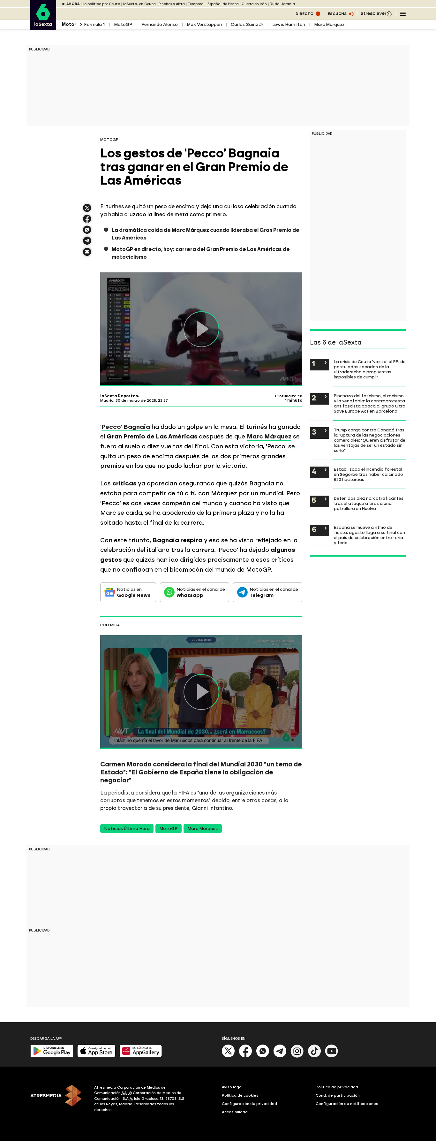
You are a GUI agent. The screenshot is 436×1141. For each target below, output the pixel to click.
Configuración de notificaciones (347, 1103)
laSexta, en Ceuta (139, 4)
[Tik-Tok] (314, 1056)
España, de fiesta (223, 4)
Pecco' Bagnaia (125, 426)
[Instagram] (297, 1056)
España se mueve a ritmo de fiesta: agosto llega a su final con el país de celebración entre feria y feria (369, 535)
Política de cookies (240, 1095)
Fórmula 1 (94, 24)
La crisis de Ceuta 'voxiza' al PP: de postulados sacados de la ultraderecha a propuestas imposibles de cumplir (370, 369)
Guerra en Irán (254, 4)
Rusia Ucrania (282, 4)
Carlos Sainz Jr (247, 24)
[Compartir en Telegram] (87, 243)
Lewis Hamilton (288, 24)
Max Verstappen (204, 24)
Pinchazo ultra (172, 4)
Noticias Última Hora (127, 828)
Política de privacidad (337, 1087)
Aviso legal (232, 1087)
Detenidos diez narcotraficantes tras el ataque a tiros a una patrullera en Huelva (368, 503)
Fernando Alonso (159, 24)
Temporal (196, 4)
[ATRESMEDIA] (58, 1099)
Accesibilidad (235, 1112)
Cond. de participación (338, 1095)
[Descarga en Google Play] (51, 1056)
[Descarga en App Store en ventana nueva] (96, 1056)
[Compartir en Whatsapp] (87, 232)
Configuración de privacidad (249, 1103)
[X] (87, 210)
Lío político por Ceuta (100, 4)
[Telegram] (280, 1056)
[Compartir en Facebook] (87, 221)
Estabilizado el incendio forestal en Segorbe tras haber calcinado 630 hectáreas (368, 474)
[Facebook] (245, 1056)
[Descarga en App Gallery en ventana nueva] (140, 1056)
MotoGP (123, 24)
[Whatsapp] (262, 1056)
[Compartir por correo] (87, 254)
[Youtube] (331, 1056)
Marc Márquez (329, 24)
